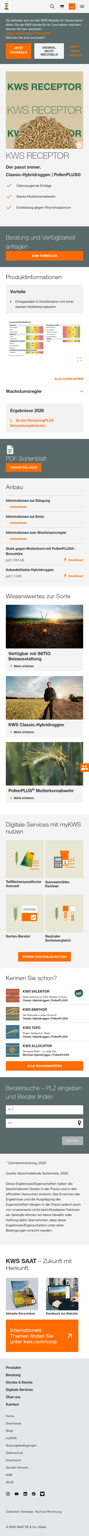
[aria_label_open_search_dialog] (52, 6)
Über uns (13, 1397)
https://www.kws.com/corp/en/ (28, 33)
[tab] (44, 391)
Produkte (13, 1367)
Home (10, 1416)
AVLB (9, 1482)
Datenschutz (14, 1453)
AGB (9, 1475)
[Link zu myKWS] (72, 6)
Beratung (13, 1375)
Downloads (13, 1423)
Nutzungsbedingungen (21, 1445)
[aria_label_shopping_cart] (61, 6)
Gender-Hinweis (17, 1467)
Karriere (12, 1404)
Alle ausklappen (68, 379)
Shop (9, 1431)
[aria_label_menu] (82, 6)
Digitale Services (19, 1389)
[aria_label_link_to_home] (6, 6)
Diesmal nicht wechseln (49, 51)
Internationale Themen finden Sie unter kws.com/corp (33, 1335)
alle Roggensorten (44, 1066)
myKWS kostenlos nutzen (44, 956)
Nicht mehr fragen (75, 51)
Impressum (13, 1460)
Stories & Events (19, 1382)
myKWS (11, 1438)
